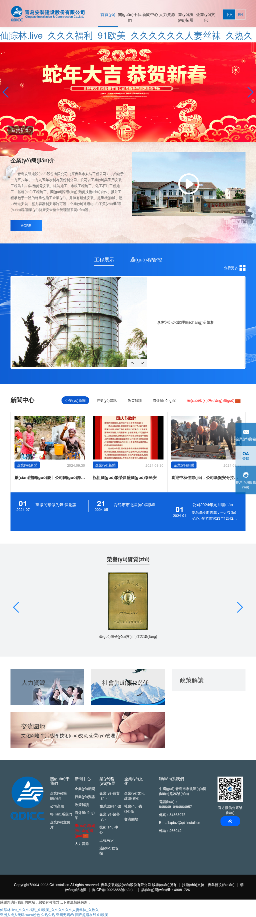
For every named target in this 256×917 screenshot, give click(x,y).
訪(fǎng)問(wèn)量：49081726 (166, 889)
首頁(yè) (107, 14)
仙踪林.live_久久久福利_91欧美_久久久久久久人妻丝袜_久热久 (126, 34)
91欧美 (102, 914)
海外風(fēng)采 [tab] (164, 400)
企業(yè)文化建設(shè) (134, 796)
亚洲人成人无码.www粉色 (20, 914)
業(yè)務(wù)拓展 (186, 17)
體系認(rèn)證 (110, 805)
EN (240, 14)
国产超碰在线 (85, 914)
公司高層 (57, 805)
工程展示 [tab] (104, 259)
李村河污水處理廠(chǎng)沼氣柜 (185, 322)
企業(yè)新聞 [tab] (75, 400)
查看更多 (231, 267)
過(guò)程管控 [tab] (146, 259)
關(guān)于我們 (130, 17)
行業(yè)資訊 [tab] (106, 400)
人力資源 (167, 14)
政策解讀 (82, 804)
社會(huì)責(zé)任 (133, 808)
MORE (25, 225)
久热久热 (48, 914)
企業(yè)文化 (205, 17)
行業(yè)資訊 (85, 796)
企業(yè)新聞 (85, 788)
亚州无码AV (65, 914)
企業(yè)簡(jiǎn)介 (58, 796)
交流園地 (131, 818)
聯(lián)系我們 (61, 813)
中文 (229, 14)
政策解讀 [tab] (135, 400)
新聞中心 (150, 14)
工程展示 (107, 839)
